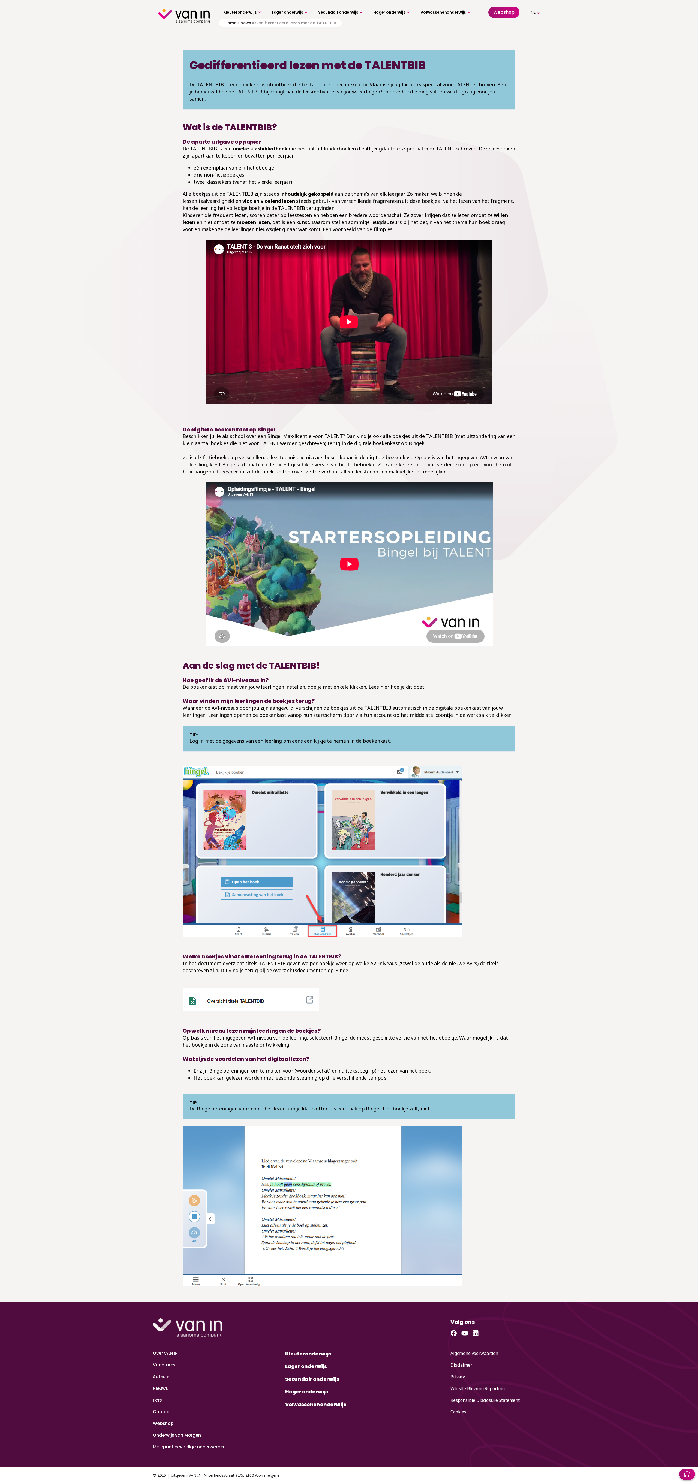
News (245, 23)
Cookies (458, 1412)
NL (533, 12)
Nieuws (160, 1388)
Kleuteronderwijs (240, 12)
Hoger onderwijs (389, 12)
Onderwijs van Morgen (177, 1435)
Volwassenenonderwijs (443, 12)
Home (230, 23)
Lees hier (379, 687)
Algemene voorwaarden (474, 1353)
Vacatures (164, 1365)
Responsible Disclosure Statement (485, 1400)
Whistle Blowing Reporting (477, 1388)
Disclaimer (461, 1365)
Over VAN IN (165, 1353)
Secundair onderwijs (338, 12)
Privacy (457, 1377)
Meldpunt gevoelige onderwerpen (189, 1447)
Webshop (163, 1423)
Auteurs (161, 1376)
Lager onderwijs (287, 12)
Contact (162, 1412)
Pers (157, 1400)
